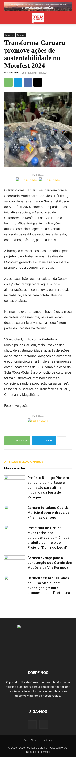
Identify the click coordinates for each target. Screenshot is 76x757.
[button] (7, 18)
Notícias (9, 35)
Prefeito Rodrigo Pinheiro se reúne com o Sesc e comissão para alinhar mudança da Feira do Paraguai (48, 487)
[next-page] (13, 603)
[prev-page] (7, 603)
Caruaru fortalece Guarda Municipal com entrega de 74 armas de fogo (48, 512)
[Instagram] (43, 724)
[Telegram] (18, 82)
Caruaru (21, 35)
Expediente (46, 740)
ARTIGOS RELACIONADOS (23, 462)
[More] (61, 440)
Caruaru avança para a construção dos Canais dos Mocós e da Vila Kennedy (49, 563)
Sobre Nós (29, 740)
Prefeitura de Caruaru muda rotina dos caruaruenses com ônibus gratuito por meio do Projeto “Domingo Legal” (48, 537)
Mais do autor (14, 468)
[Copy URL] (37, 82)
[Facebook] (28, 82)
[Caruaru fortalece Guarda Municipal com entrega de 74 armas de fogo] (14, 512)
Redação (14, 72)
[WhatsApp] (8, 82)
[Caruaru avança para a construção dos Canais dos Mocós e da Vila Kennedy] (14, 562)
